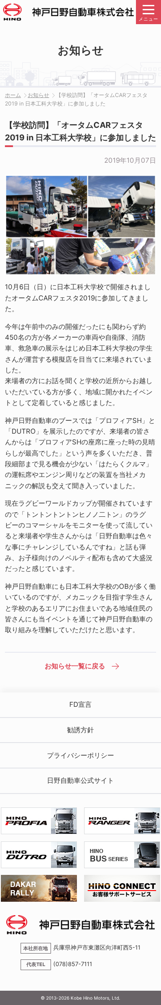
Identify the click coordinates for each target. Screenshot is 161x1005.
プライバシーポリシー (80, 755)
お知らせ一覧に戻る (75, 666)
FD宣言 (80, 704)
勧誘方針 (80, 730)
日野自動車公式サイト (80, 780)
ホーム (13, 95)
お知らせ (38, 95)
